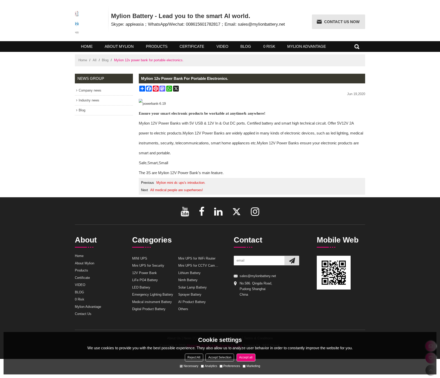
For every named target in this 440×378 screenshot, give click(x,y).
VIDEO (222, 46)
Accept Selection (219, 357)
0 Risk (269, 46)
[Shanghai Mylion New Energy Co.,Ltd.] (77, 22)
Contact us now (342, 22)
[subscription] (292, 260)
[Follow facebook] (201, 211)
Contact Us (83, 314)
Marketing (253, 366)
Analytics (211, 366)
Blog (105, 60)
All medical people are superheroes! (176, 190)
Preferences (231, 366)
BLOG (245, 46)
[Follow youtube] (185, 211)
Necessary (191, 366)
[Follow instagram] (255, 211)
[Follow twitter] (236, 211)
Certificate (192, 46)
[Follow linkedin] (218, 211)
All (95, 60)
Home (87, 46)
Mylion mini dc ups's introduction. (180, 183)
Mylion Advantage (306, 46)
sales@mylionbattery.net (258, 276)
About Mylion (119, 46)
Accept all (246, 357)
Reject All (193, 357)
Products (157, 46)
